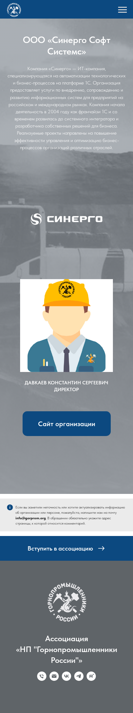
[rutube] (91, 703)
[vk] (66, 703)
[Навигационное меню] (122, 10)
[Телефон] (41, 703)
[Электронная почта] (54, 703)
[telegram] (79, 703)
